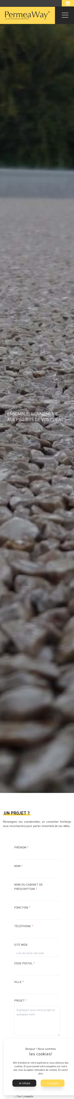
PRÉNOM (21, 847)
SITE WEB (20, 944)
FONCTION (22, 907)
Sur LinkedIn (25, 1096)
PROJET (20, 1000)
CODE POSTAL (24, 963)
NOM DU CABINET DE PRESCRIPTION (28, 887)
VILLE (19, 982)
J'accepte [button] (53, 1083)
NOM (18, 866)
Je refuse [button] (24, 1083)
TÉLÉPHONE (23, 926)
